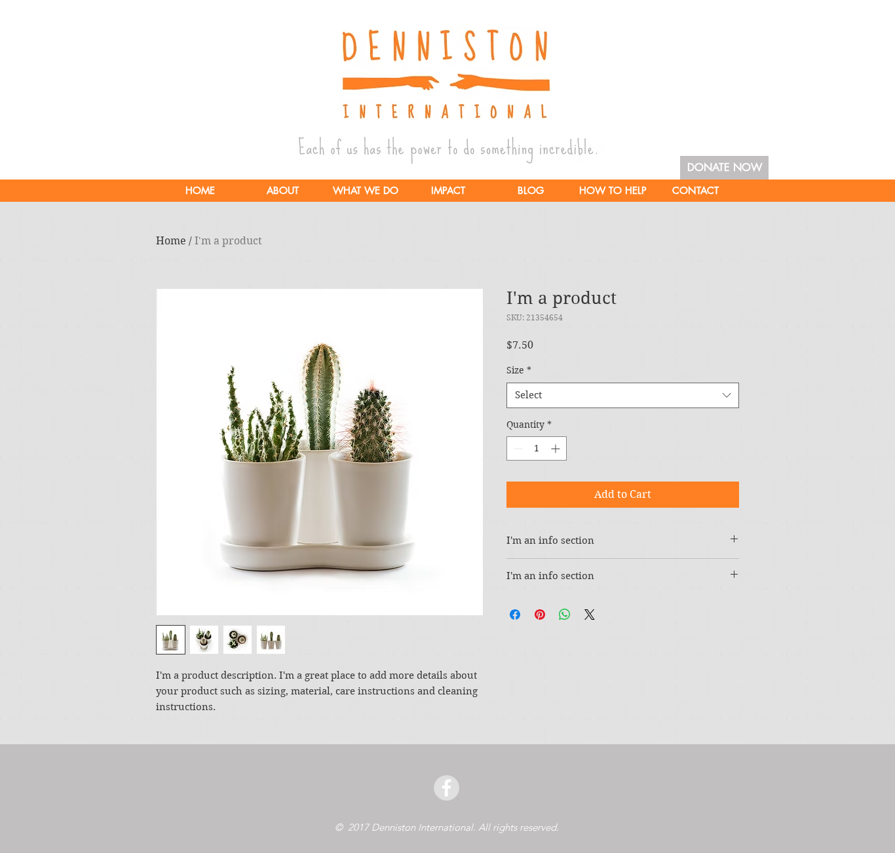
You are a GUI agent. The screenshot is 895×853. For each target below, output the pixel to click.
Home (171, 241)
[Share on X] (590, 614)
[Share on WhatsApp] (565, 614)
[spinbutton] (536, 448)
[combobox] (622, 395)
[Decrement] (516, 448)
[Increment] (556, 448)
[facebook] (446, 788)
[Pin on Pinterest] (540, 614)
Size (518, 370)
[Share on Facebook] (515, 614)
